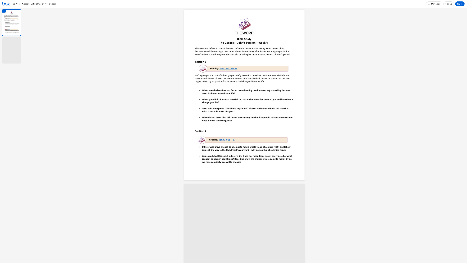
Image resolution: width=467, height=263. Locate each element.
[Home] (6, 4)
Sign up (448, 4)
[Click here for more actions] (422, 3)
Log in (460, 4)
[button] (11, 23)
